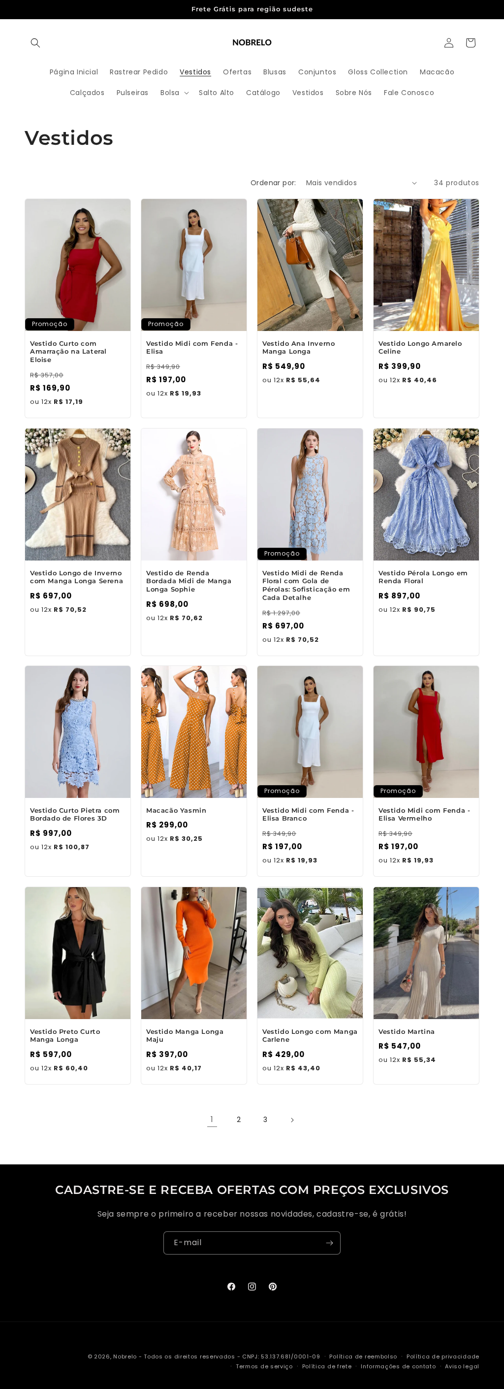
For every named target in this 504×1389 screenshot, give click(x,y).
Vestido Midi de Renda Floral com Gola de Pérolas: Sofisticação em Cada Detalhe (306, 584)
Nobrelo (125, 1356)
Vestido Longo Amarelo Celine (420, 347)
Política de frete (327, 1366)
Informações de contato (398, 1366)
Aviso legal (462, 1366)
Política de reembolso (363, 1356)
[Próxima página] (292, 1120)
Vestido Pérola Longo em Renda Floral (423, 576)
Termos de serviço (264, 1366)
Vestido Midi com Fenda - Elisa (192, 347)
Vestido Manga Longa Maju (184, 1035)
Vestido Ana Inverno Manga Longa (298, 347)
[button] (35, 43)
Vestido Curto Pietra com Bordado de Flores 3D (75, 814)
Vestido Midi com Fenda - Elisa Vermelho (424, 814)
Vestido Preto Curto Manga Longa (65, 1035)
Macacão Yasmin (176, 810)
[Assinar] (329, 1243)
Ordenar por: (273, 183)
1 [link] (212, 1119)
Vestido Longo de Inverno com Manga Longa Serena (76, 576)
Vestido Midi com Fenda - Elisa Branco (308, 814)
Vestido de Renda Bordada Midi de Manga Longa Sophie (189, 580)
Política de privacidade (443, 1356)
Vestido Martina (406, 1031)
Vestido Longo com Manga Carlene (310, 1035)
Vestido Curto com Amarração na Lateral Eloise (68, 351)
